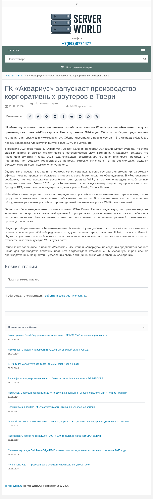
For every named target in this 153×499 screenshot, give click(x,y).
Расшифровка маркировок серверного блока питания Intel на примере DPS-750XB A (55, 378)
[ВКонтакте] (71, 116)
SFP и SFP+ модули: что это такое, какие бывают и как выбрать (43, 364)
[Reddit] (55, 116)
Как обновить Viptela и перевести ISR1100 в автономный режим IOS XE (48, 349)
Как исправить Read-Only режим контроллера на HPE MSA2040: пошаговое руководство (58, 335)
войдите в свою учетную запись (65, 295)
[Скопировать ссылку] (96, 116)
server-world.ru (13, 486)
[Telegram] (80, 116)
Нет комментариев (47, 103)
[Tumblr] (63, 116)
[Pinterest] (46, 116)
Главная (9, 75)
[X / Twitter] (38, 116)
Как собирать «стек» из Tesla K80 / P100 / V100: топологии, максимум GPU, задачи (54, 435)
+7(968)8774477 (76, 43)
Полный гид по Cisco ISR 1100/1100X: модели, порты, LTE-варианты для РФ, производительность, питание (68, 421)
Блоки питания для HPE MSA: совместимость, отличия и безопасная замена (51, 407)
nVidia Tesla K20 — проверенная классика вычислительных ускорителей (49, 464)
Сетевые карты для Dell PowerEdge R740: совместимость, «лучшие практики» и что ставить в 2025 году (67, 450)
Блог (20, 75)
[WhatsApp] (88, 116)
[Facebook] (29, 116)
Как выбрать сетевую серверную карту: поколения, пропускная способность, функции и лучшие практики (67, 392)
